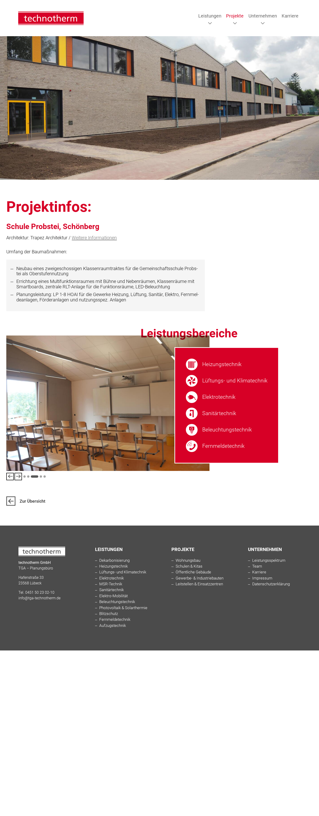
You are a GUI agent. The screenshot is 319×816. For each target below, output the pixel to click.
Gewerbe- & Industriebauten (199, 578)
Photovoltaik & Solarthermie (123, 608)
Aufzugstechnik (112, 626)
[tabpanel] (107, 403)
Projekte (235, 16)
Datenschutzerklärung (271, 584)
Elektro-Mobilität (113, 596)
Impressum (262, 578)
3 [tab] (32, 476)
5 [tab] (44, 476)
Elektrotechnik (218, 397)
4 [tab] (38, 476)
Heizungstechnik (221, 364)
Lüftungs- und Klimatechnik (234, 381)
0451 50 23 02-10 (39, 592)
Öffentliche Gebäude (193, 572)
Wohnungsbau (188, 560)
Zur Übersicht (32, 501)
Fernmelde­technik (223, 446)
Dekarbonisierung (114, 560)
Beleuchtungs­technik (227, 430)
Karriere (290, 16)
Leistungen (209, 16)
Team (257, 566)
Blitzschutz (108, 614)
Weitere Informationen (94, 237)
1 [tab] (24, 476)
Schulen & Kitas (189, 566)
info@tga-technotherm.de (39, 598)
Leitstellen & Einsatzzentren (199, 584)
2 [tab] (28, 476)
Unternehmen (262, 16)
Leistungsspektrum (268, 560)
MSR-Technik (110, 584)
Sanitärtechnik (219, 413)
